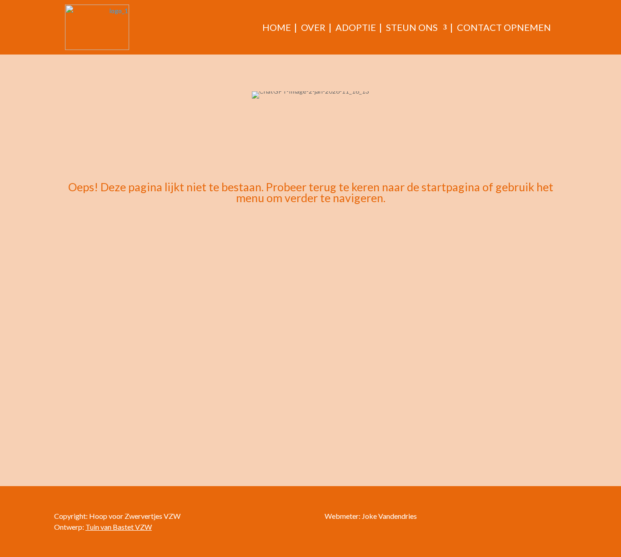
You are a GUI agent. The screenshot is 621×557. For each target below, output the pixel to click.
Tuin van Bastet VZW (118, 526)
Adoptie (356, 27)
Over (313, 27)
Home (276, 27)
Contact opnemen (504, 27)
